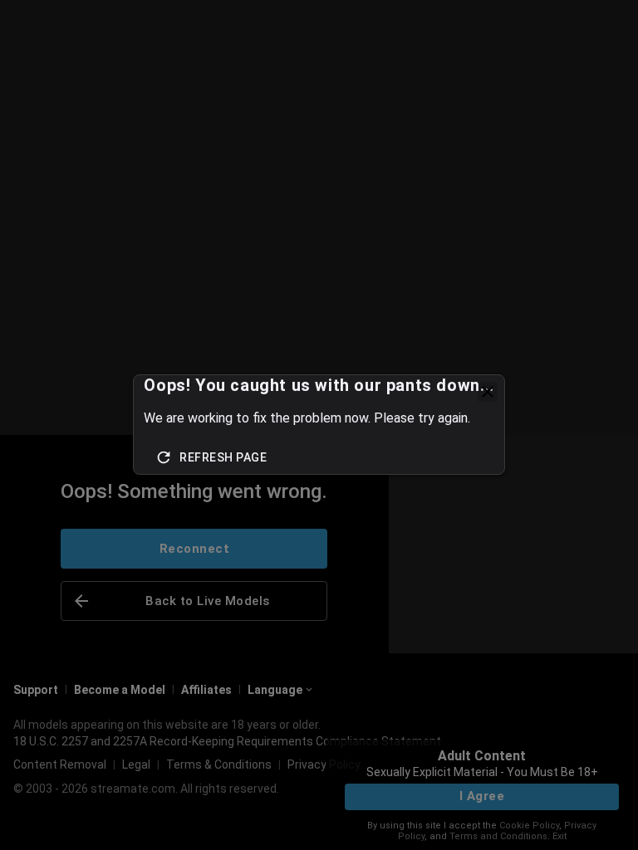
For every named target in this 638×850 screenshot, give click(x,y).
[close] (488, 392)
